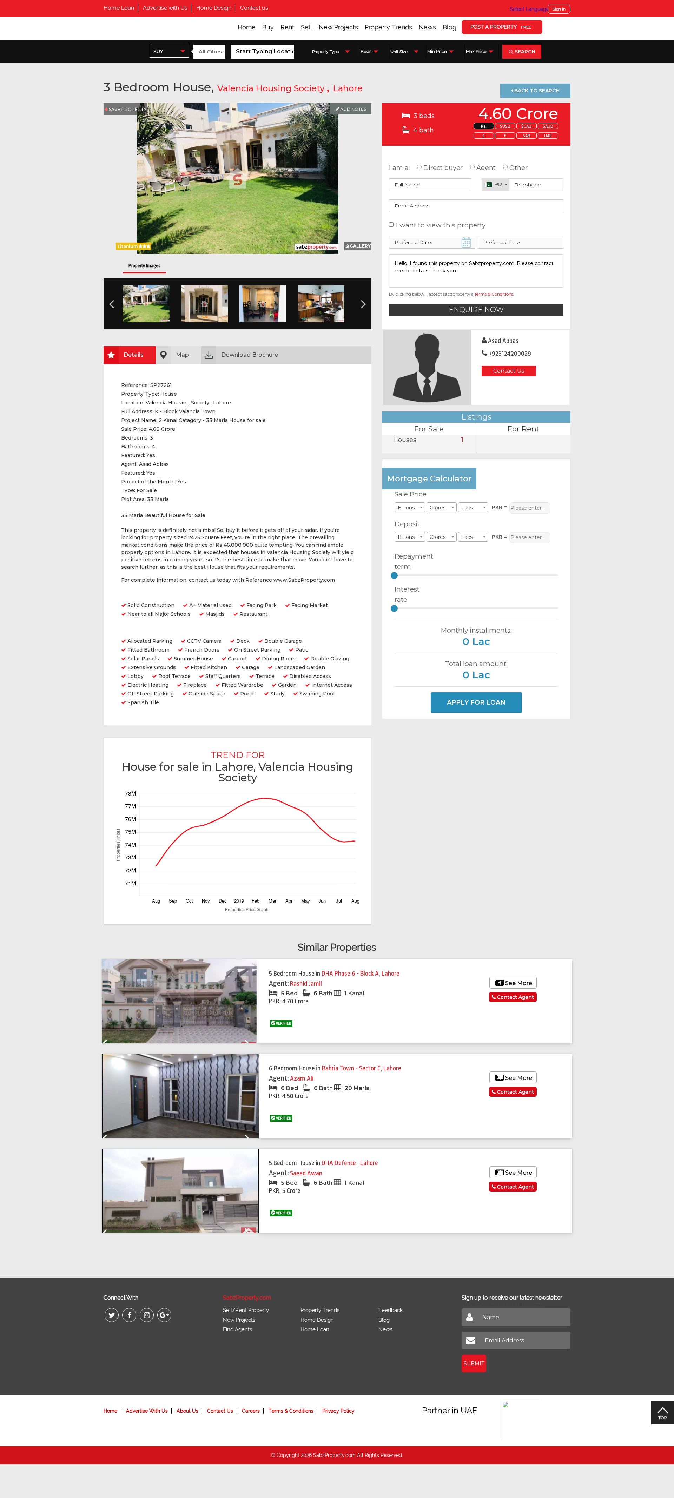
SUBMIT (474, 1363)
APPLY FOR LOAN (476, 702)
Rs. (484, 126)
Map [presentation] (182, 354)
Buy (268, 27)
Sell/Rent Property (246, 1310)
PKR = (499, 507)
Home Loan (119, 8)
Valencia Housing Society (271, 88)
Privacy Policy (338, 1411)
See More (518, 983)
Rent (287, 27)
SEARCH (524, 51)
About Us (187, 1411)
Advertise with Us (165, 8)
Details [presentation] (134, 354)
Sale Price (411, 494)
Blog (449, 27)
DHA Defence (339, 1163)
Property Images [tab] (144, 265)
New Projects (338, 27)
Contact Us (508, 371)
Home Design (213, 8)
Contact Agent (515, 997)
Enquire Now (476, 309)
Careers (251, 1411)
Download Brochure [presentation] (249, 354)
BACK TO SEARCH (536, 90)
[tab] (130, 355)
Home (247, 27)
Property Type (325, 51)
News (427, 27)
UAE (548, 135)
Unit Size (399, 51)
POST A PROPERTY (500, 27)
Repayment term (411, 561)
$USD (505, 126)
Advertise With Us (147, 1411)
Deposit (407, 524)
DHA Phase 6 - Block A (350, 973)
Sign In (559, 9)
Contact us (254, 8)
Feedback (390, 1310)
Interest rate (407, 594)
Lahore (348, 88)
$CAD (526, 126)
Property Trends (388, 27)
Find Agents (237, 1329)
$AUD (548, 126)
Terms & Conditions (493, 294)
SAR (526, 135)
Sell (306, 27)
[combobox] (169, 51)
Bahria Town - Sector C (351, 1068)
